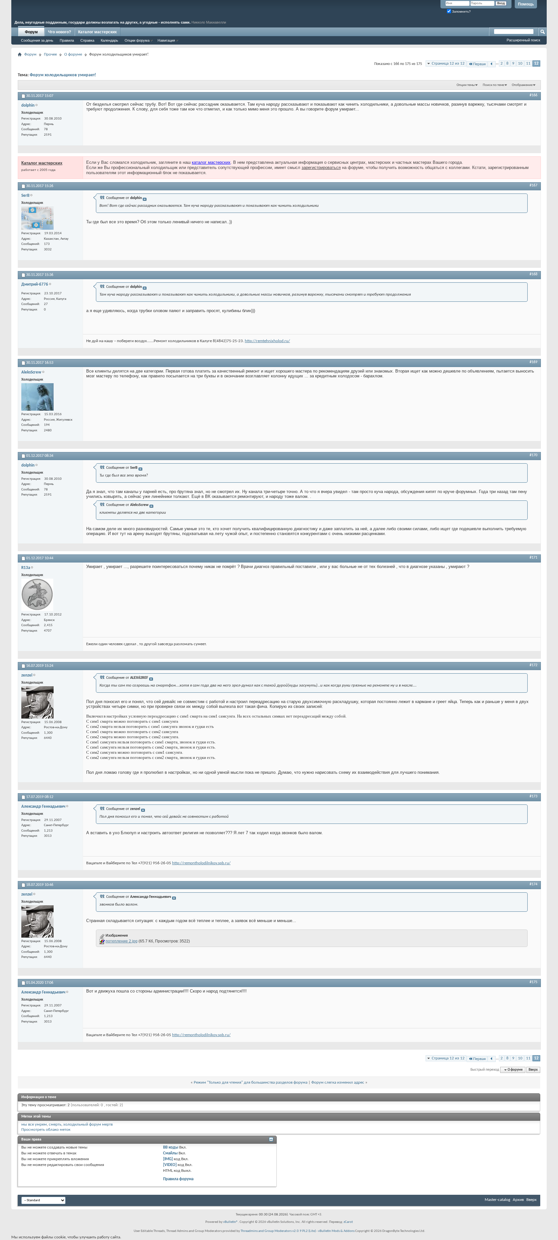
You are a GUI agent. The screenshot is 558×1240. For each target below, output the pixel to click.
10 (520, 63)
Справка (87, 40)
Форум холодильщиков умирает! (63, 75)
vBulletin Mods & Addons (336, 1231)
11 (528, 63)
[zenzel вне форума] (37, 702)
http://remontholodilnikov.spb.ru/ (201, 863)
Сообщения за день (37, 40)
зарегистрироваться (321, 167)
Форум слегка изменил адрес (337, 1082)
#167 (533, 185)
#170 (533, 455)
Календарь (109, 40)
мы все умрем (34, 1124)
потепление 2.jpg (122, 941)
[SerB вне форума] (37, 218)
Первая (479, 64)
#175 (533, 982)
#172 (533, 665)
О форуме (73, 54)
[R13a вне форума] (37, 595)
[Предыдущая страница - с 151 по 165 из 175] (492, 64)
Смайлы (170, 1153)
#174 (533, 884)
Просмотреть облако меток (45, 1130)
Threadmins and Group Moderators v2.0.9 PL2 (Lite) (278, 1231)
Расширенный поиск (523, 40)
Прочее (50, 54)
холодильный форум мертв (88, 1124)
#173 (533, 796)
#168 (533, 274)
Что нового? (59, 32)
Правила (67, 40)
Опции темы (466, 85)
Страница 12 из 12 (448, 63)
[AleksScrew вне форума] (37, 397)
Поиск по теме (493, 85)
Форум (31, 32)
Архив (518, 1200)
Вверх (533, 1070)
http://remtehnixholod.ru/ (267, 341)
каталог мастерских (211, 162)
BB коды (170, 1147)
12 (536, 63)
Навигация (166, 40)
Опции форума (137, 40)
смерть (55, 1124)
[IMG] (168, 1159)
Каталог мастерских (97, 32)
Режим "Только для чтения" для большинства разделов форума (250, 1082)
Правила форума (178, 1179)
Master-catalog (497, 1200)
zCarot (348, 1222)
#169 (533, 362)
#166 (533, 95)
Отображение (522, 85)
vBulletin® (230, 1222)
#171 (533, 558)
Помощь (526, 4)
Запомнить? (461, 11)
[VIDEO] (170, 1165)
